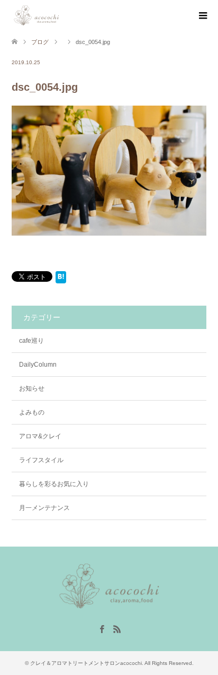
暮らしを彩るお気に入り (54, 484)
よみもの (31, 412)
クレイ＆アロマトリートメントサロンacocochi (86, 663)
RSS (117, 628)
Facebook (101, 628)
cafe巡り (31, 340)
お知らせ (31, 388)
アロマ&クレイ (40, 436)
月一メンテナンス (44, 508)
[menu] (202, 16)
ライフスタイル (41, 460)
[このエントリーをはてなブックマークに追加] (61, 279)
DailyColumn (38, 364)
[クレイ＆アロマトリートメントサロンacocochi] (61, 15)
